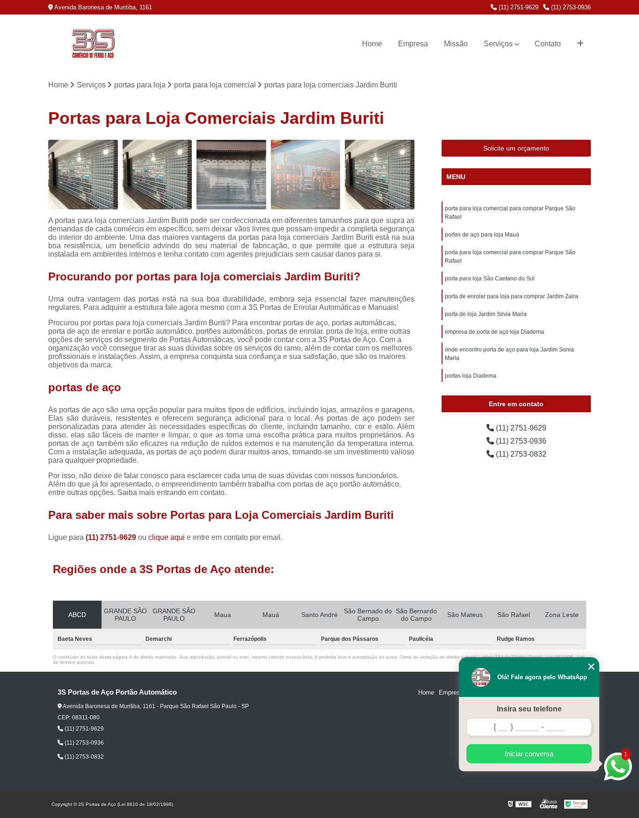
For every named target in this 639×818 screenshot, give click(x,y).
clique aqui (166, 537)
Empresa (413, 44)
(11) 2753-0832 (520, 454)
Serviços (498, 44)
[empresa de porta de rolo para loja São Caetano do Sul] (157, 174)
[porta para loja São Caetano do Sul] (306, 174)
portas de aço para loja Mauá (482, 234)
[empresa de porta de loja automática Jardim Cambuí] (231, 174)
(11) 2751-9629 (517, 7)
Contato (548, 44)
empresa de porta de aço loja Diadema (494, 332)
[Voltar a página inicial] (93, 44)
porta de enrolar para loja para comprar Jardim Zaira (511, 296)
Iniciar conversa (529, 754)
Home (372, 44)
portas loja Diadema (470, 376)
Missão (456, 44)
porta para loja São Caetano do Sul (490, 278)
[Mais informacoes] (580, 44)
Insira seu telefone (529, 709)
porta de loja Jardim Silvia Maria (486, 314)
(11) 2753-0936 (570, 7)
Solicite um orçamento (516, 148)
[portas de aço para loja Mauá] (83, 174)
